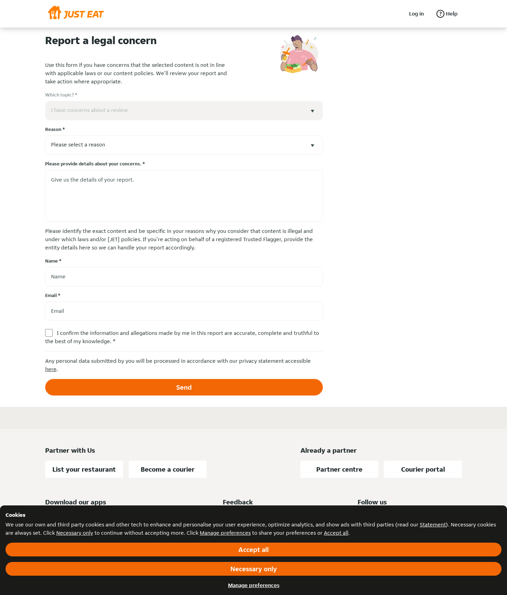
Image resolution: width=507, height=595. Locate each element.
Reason (55, 129)
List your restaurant (84, 469)
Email (52, 295)
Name (53, 261)
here (51, 369)
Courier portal (423, 469)
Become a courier (168, 469)
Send (184, 387)
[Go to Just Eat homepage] (76, 14)
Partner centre (339, 469)
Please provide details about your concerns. (95, 164)
